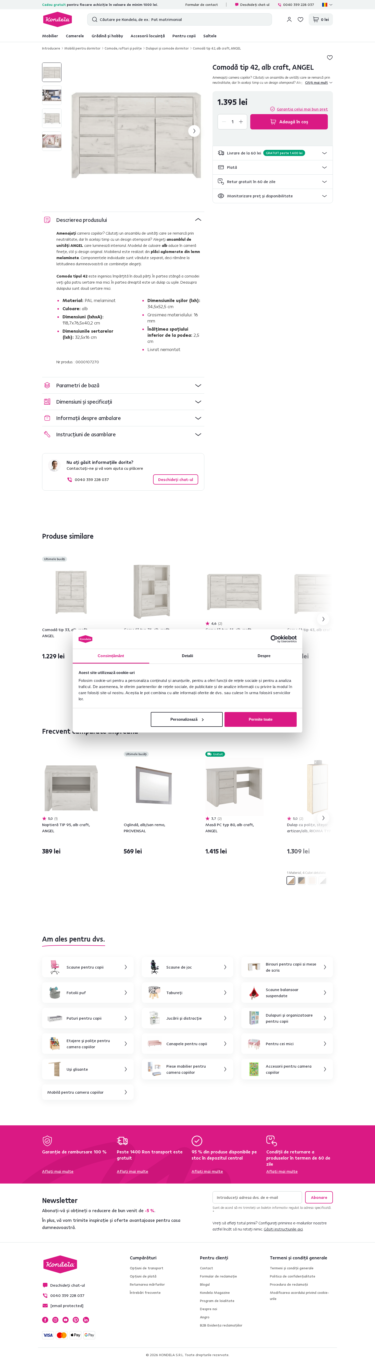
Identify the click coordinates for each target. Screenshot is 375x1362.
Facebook (45, 1320)
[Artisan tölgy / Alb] (291, 880)
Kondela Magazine (215, 1292)
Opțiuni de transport (146, 1268)
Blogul (205, 1284)
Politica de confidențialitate (292, 1276)
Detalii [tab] (187, 656)
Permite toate (260, 719)
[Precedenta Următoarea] (71, 592)
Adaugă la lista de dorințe (330, 57)
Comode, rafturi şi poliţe (123, 48)
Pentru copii (184, 35)
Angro (204, 1317)
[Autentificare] (289, 19)
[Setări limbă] (327, 5)
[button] (273, 153)
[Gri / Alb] (323, 880)
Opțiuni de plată (143, 1276)
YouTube (65, 1320)
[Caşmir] (312, 880)
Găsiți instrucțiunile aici (283, 1229)
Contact (206, 1268)
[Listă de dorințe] (300, 19)
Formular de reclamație (218, 1276)
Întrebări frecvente (145, 1292)
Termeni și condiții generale (292, 1268)
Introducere (51, 48)
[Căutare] (93, 19)
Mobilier (50, 35)
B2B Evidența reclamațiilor (221, 1325)
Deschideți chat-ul (254, 5)
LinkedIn (86, 1320)
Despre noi (208, 1309)
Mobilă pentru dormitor (82, 48)
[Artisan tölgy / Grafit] (301, 880)
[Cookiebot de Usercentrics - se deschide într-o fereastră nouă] (274, 639)
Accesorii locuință (148, 35)
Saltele (210, 35)
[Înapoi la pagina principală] (57, 19)
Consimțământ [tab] (111, 656)
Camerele (75, 35)
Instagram (55, 1320)
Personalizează (183, 719)
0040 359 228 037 (298, 5)
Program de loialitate (217, 1300)
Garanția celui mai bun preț (302, 109)
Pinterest (76, 1320)
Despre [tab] (264, 656)
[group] (136, 131)
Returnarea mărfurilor (147, 1284)
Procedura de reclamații (289, 1284)
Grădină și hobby (107, 35)
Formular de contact (201, 5)
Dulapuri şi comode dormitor (167, 48)
